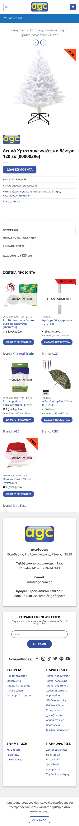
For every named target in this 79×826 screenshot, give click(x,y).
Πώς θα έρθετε (15, 690)
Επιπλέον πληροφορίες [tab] (19, 238)
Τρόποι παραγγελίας (58, 675)
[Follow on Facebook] (37, 659)
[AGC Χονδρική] (39, 7)
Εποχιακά (18, 30)
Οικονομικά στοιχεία (19, 695)
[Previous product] (43, 42)
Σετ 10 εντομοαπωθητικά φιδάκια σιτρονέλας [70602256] (18, 324)
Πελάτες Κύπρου (55, 705)
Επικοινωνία (14, 680)
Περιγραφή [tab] (10, 230)
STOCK (16, 201)
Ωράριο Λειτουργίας (18, 685)
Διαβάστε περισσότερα (18, 342)
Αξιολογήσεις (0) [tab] (14, 246)
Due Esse (19, 505)
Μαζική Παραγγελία (57, 730)
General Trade (23, 354)
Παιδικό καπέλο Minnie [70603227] (17, 480)
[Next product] (36, 42)
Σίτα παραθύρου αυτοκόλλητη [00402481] (18, 403)
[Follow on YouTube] (68, 659)
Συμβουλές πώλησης (58, 774)
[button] (6, 7)
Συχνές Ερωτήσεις (56, 749)
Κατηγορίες (15, 18)
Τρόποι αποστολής (57, 685)
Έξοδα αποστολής (56, 700)
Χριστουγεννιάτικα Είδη (47, 30)
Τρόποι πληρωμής (56, 680)
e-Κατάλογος (14, 759)
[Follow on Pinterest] (61, 659)
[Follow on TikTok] (49, 659)
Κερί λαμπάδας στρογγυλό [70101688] (57, 322)
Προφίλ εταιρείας (17, 675)
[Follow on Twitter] (55, 659)
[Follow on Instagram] (43, 659)
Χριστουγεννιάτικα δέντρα (39, 35)
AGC (55, 354)
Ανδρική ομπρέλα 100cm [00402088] (56, 403)
